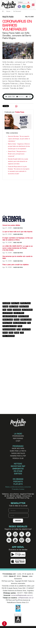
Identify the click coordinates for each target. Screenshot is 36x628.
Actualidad (6, 303)
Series (5, 332)
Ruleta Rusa (8, 17)
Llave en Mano (19, 313)
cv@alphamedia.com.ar (26, 598)
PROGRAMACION (18, 436)
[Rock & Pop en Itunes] (18, 561)
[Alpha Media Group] (18, 619)
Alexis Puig (15, 303)
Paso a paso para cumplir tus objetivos (15, 264)
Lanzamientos (7, 313)
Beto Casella (14, 306)
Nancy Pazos (7, 323)
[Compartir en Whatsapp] (16, 106)
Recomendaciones (9, 329)
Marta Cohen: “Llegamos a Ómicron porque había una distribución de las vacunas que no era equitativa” (19, 146)
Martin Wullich (23, 316)
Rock (18, 329)
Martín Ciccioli (7, 319)
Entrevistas (16, 309)
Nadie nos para (18, 228)
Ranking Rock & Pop (18, 456)
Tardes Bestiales (18, 453)
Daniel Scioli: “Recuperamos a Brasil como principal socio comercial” (17, 154)
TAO (21, 332)
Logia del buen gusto (10, 316)
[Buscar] (28, 1)
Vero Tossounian (8, 336)
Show (11, 332)
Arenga (5, 306)
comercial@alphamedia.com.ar (21, 595)
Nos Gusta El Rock (20, 323)
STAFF (18, 441)
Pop (29, 323)
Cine (4, 309)
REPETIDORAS (18, 438)
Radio (20, 326)
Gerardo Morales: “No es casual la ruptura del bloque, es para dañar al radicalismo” (19, 139)
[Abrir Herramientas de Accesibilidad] (4, 623)
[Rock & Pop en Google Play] (18, 554)
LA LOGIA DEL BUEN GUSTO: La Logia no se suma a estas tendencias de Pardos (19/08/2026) (17, 248)
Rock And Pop (17, 242)
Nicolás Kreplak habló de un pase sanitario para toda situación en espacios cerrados (18, 161)
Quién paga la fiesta (9, 326)
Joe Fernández (27, 309)
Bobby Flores (24, 306)
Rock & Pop (26, 329)
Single (17, 332)
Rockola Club (18, 458)
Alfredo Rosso (25, 303)
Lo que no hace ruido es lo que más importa (17, 231)
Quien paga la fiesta (18, 451)
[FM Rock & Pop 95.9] (8, 5)
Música (16, 319)
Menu (33, 5)
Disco (9, 309)
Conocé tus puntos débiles (11, 225)
